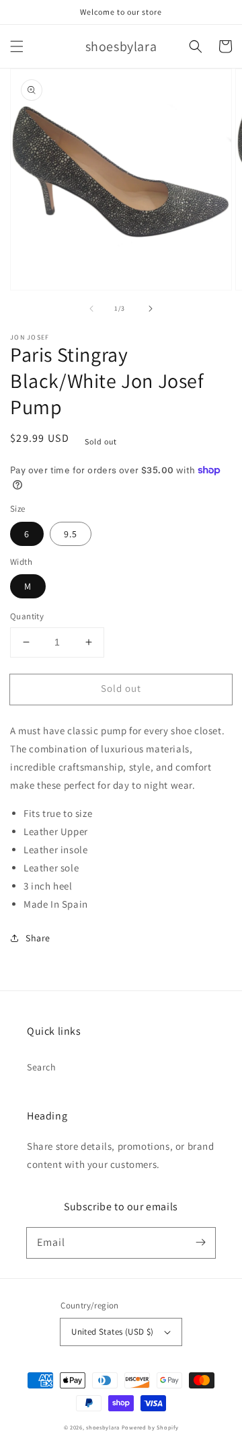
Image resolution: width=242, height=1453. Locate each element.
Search (41, 1067)
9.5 (70, 534)
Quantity (27, 616)
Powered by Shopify (150, 1427)
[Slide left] (91, 308)
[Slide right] (150, 308)
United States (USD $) (112, 1331)
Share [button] (38, 938)
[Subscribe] (200, 1242)
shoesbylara (103, 1427)
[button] (17, 46)
